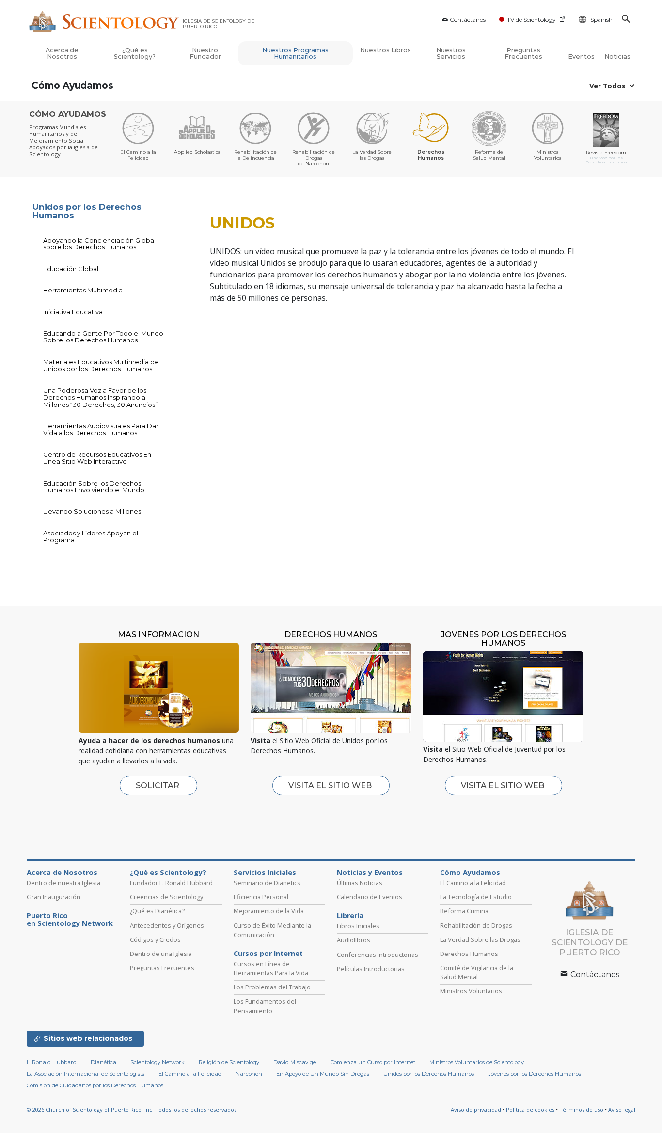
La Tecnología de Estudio (476, 896)
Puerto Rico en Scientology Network (70, 919)
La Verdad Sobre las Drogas (480, 939)
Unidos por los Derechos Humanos (87, 211)
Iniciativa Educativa (73, 312)
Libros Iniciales (358, 926)
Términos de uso (581, 1109)
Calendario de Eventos (369, 896)
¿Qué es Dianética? (157, 910)
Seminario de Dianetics (267, 882)
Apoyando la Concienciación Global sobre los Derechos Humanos (99, 243)
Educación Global (70, 269)
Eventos (581, 56)
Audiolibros (353, 940)
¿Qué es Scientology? (135, 53)
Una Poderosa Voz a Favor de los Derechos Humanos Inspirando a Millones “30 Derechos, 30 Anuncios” (100, 397)
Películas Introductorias (371, 968)
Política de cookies (530, 1109)
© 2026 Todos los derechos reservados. (132, 1109)
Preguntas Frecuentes (523, 53)
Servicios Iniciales (265, 872)
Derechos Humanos (469, 953)
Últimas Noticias (359, 882)
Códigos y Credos (155, 939)
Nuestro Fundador (205, 53)
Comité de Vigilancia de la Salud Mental (476, 972)
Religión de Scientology (229, 1062)
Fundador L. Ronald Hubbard (171, 882)
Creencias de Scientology (166, 896)
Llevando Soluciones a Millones (92, 511)
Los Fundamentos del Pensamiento (265, 1006)
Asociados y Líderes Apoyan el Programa (90, 536)
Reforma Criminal (465, 910)
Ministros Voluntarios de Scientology (476, 1062)
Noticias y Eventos (370, 872)
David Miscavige (294, 1062)
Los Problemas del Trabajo (272, 987)
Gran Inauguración (53, 896)
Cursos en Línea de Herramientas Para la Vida (271, 968)
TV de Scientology (531, 19)
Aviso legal (621, 1109)
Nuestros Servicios (451, 53)
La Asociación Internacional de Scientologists (85, 1073)
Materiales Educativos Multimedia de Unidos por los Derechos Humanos (101, 365)
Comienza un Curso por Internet (373, 1062)
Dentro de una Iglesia (161, 953)
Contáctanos (468, 19)
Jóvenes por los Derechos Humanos (535, 1073)
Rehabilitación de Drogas (476, 925)
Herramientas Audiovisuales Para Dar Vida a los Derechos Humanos (100, 429)
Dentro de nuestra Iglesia (63, 882)
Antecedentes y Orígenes (167, 925)
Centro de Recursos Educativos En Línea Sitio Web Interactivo (97, 458)
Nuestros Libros (385, 50)
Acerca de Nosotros (62, 53)
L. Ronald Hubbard (52, 1062)
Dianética (103, 1062)
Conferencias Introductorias (377, 954)
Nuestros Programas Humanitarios (295, 53)
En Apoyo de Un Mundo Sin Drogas (322, 1073)
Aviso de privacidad (476, 1109)
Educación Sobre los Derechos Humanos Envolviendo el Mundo (93, 486)
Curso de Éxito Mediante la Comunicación (272, 930)
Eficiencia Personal (261, 896)
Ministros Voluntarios (471, 991)
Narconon (249, 1073)
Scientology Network (157, 1062)
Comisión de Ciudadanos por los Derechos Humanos (95, 1085)
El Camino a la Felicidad (473, 882)
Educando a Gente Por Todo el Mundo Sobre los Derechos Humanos (103, 336)
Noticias (617, 56)
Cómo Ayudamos (72, 85)
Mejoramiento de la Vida (269, 910)
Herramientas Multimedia (83, 290)
